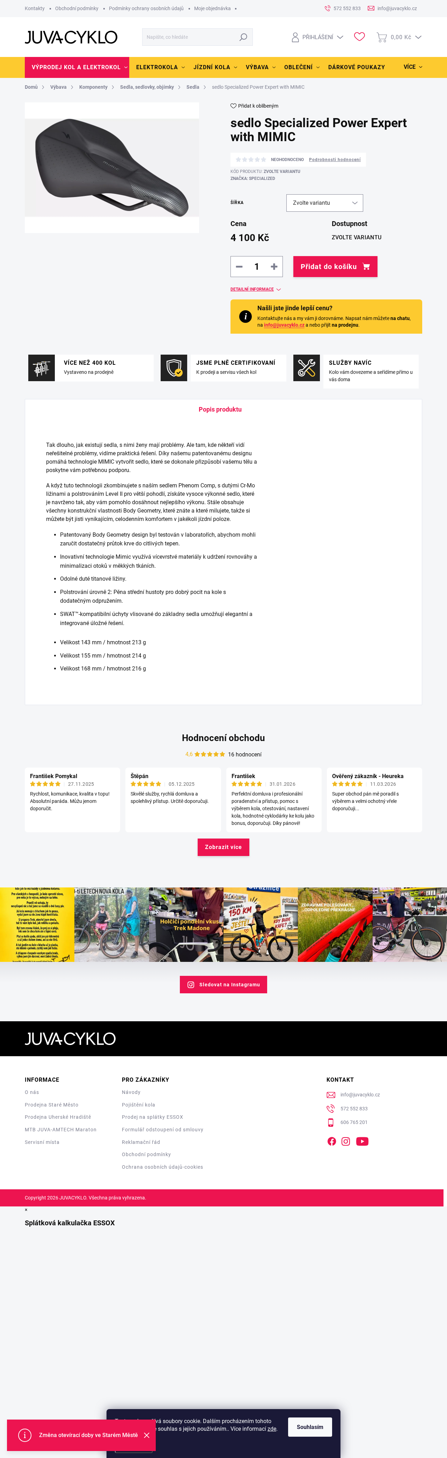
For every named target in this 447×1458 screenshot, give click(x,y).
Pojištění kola (138, 1105)
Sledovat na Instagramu (229, 984)
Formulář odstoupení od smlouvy (163, 1129)
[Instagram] (345, 1140)
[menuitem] (77, 67)
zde (272, 1429)
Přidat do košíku (329, 266)
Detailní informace (252, 289)
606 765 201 (354, 1122)
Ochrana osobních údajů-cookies (162, 1167)
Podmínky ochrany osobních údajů (146, 8)
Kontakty (35, 8)
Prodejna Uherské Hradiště (58, 1117)
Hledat (243, 37)
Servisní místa (42, 1142)
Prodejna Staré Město (52, 1105)
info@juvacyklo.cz (284, 325)
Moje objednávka (212, 8)
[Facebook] (332, 1140)
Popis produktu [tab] (220, 409)
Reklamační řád (141, 1142)
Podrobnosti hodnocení (335, 159)
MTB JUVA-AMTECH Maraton (61, 1129)
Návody (131, 1092)
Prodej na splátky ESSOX (152, 1117)
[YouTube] (362, 1140)
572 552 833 (354, 1108)
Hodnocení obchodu (223, 738)
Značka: (252, 178)
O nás (32, 1092)
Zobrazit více (223, 847)
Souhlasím (310, 1427)
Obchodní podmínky (76, 8)
